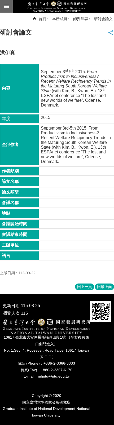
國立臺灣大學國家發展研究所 (57, 6)
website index (6, 6)
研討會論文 (103, 19)
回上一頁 (84, 287)
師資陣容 (80, 19)
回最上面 (104, 287)
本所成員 (59, 19)
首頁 (42, 19)
